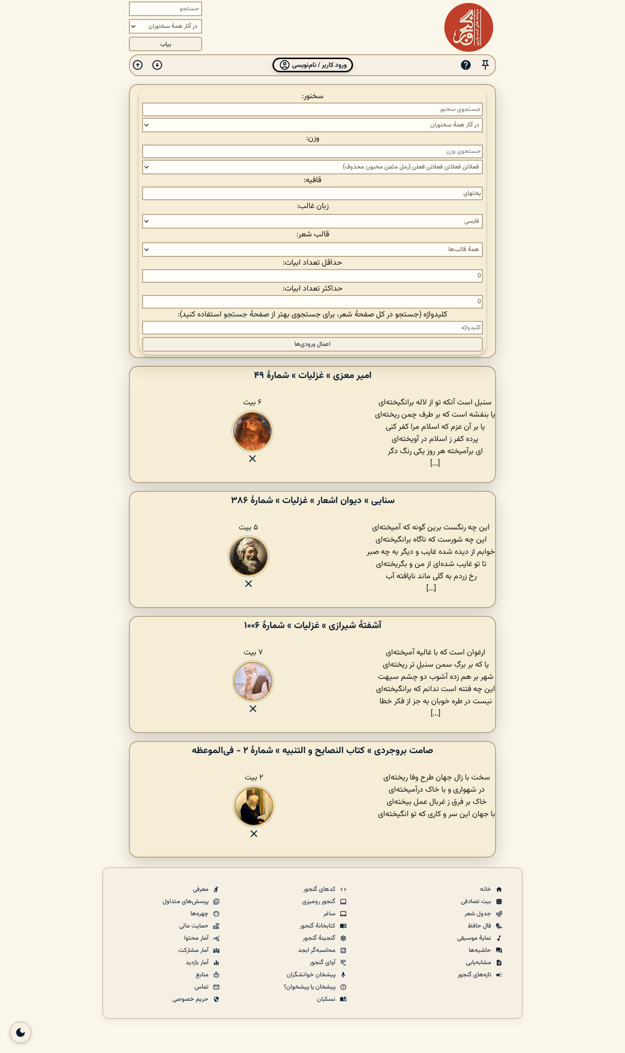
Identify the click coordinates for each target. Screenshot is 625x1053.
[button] (485, 65)
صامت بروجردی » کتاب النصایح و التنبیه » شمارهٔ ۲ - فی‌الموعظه (312, 750)
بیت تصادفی (477, 901)
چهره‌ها (200, 914)
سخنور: (313, 96)
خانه (486, 889)
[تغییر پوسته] (20, 1032)
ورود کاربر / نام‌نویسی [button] (319, 65)
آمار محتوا (197, 938)
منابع (203, 975)
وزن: (312, 138)
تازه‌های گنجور (475, 975)
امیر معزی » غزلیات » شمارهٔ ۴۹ (313, 375)
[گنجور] (468, 27)
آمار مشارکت (194, 950)
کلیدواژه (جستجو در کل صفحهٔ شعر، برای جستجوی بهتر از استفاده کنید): (312, 315)
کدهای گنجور (320, 889)
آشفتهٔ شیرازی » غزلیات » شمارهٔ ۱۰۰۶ (312, 625)
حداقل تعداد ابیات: (312, 263)
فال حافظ (480, 926)
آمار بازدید (198, 963)
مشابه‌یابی (479, 963)
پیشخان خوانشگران (312, 975)
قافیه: (312, 180)
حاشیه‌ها (481, 950)
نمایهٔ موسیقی (475, 938)
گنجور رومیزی (319, 901)
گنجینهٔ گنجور (320, 938)
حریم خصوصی (191, 999)
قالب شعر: (312, 235)
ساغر (330, 914)
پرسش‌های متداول (186, 901)
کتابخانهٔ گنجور (318, 926)
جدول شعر (478, 914)
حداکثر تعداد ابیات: (313, 289)
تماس (202, 987)
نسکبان (327, 999)
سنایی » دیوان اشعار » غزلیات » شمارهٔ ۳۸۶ (313, 500)
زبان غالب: (313, 206)
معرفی (201, 889)
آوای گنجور (323, 963)
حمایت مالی (194, 926)
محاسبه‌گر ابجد (317, 950)
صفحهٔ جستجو (246, 315)
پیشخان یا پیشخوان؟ (310, 987)
